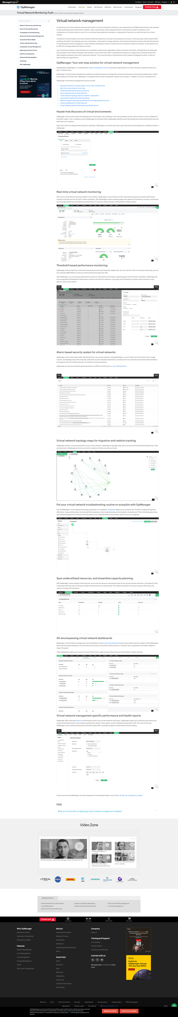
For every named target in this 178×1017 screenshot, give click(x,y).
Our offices (92, 1006)
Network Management (24, 950)
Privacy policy (103, 1002)
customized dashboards (112, 643)
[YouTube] (102, 959)
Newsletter (66, 1006)
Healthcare (59, 944)
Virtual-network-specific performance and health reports (79, 105)
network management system (99, 68)
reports (79, 720)
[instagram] (97, 959)
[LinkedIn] (92, 959)
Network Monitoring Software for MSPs (85, 906)
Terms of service (64, 1002)
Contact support (96, 946)
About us (94, 932)
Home (56, 13)
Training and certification (99, 950)
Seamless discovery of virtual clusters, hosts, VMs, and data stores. (82, 86)
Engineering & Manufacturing (66, 947)
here (69, 1012)
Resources (117, 7)
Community (60, 980)
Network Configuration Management (85, 903)
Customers (128, 7)
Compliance (89, 1002)
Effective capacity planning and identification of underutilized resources (84, 100)
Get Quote (98, 7)
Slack (124, 366)
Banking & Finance (62, 936)
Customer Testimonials (63, 983)
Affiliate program (132, 1002)
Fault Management (23, 957)
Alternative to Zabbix (24, 940)
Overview (72, 7)
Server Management (23, 953)
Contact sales (79, 1006)
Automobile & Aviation (63, 932)
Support (138, 7)
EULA (52, 1002)
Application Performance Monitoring (51, 909)
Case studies (60, 987)
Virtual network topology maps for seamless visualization (79, 95)
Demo (89, 7)
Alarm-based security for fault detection (73, 93)
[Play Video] (64, 849)
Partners (151, 2)
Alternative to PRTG (23, 932)
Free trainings (95, 942)
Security (77, 1002)
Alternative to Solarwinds (25, 936)
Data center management (25, 968)
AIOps (19, 965)
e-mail (113, 366)
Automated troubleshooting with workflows (75, 98)
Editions (108, 7)
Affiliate (158, 2)
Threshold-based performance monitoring (74, 90)
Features (81, 7)
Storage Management (24, 961)
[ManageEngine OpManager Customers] (89, 879)
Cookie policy (117, 1002)
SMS (118, 366)
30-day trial (123, 795)
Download (150, 7)
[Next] (134, 838)
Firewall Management (47, 906)
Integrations (60, 976)
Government (60, 940)
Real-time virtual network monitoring (72, 88)
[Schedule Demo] (174, 1006)
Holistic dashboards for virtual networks (73, 103)
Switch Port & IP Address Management (118, 903)
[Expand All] (48, 21)
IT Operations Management (115, 906)
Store (145, 2)
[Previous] (131, 838)
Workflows (111, 509)
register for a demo (135, 795)
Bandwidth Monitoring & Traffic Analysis (52, 903)
